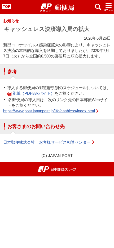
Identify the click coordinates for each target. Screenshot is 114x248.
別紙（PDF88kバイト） (33, 93)
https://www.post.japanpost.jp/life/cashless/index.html (49, 111)
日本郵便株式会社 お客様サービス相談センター (47, 142)
